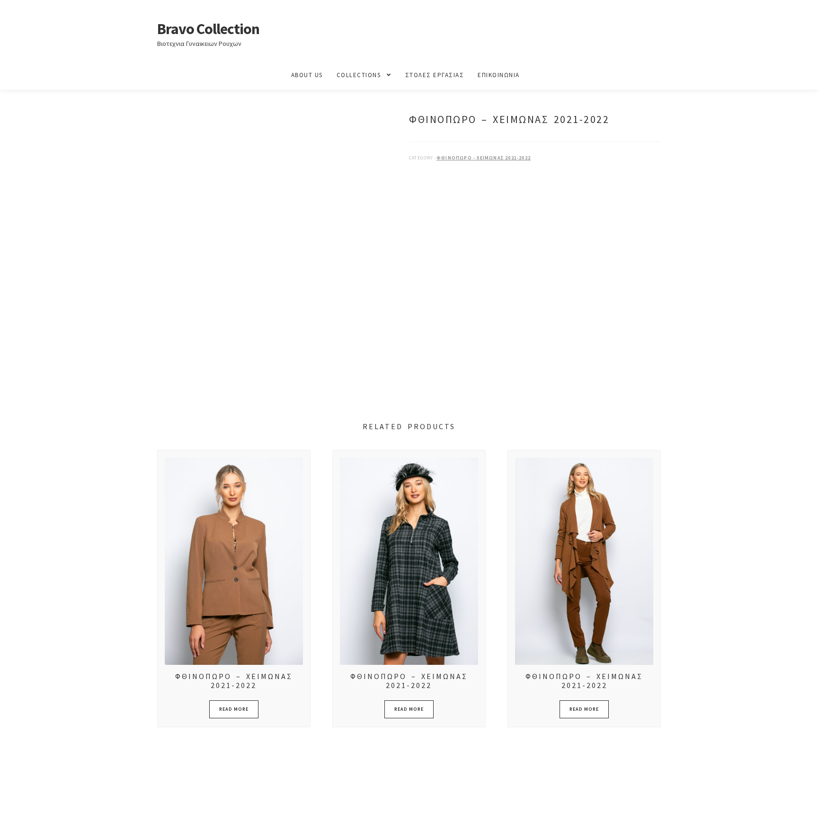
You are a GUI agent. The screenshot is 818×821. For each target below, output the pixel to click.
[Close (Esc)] (79, 803)
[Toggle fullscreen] (33, 803)
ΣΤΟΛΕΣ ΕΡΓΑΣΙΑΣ (434, 75)
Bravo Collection (208, 28)
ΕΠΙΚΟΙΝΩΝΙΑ (499, 75)
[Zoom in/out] (10, 803)
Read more (234, 709)
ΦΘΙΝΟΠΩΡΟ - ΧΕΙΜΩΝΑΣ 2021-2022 (483, 158)
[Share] (56, 803)
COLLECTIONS (359, 75)
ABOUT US (307, 75)
